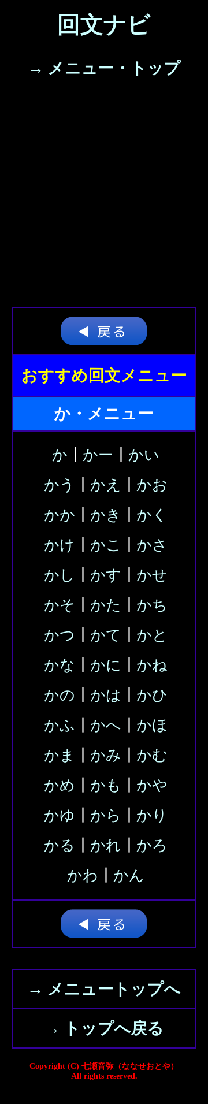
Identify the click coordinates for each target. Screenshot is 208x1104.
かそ (59, 605)
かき (105, 515)
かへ (105, 725)
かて (105, 635)
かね (152, 665)
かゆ (59, 815)
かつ (59, 635)
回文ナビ (104, 25)
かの (59, 695)
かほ (152, 725)
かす (105, 575)
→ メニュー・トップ (104, 68)
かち (152, 605)
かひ (152, 695)
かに (105, 665)
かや (152, 785)
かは (105, 695)
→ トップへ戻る (104, 1028)
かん (128, 875)
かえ (105, 485)
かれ (105, 845)
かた (105, 605)
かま (59, 755)
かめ (59, 785)
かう (59, 485)
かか (59, 515)
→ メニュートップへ (104, 989)
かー (98, 455)
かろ (152, 845)
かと (152, 635)
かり (152, 815)
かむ (152, 755)
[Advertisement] (104, 197)
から (105, 815)
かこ (105, 545)
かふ (59, 725)
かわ (82, 875)
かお (152, 485)
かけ (59, 545)
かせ (152, 575)
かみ (105, 755)
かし (59, 575)
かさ (152, 545)
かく (152, 515)
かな (59, 665)
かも (105, 785)
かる (59, 845)
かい (143, 455)
